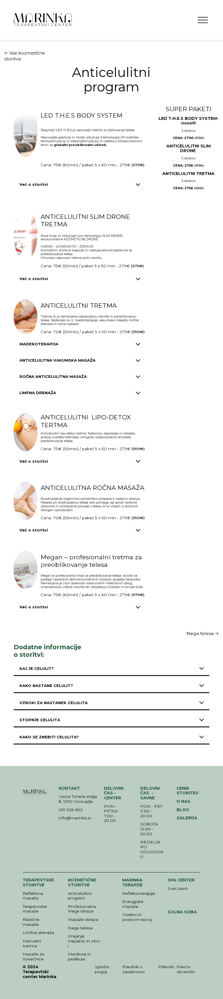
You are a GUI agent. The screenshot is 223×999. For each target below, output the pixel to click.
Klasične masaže (31, 922)
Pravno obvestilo (186, 969)
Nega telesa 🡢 (202, 633)
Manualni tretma (32, 943)
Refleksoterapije (138, 893)
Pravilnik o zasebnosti (133, 969)
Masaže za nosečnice (33, 956)
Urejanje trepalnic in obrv (84, 938)
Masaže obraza (83, 919)
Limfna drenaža (38, 932)
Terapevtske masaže (35, 909)
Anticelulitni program (79, 896)
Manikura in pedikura (79, 956)
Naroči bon (188, 266)
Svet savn (178, 888)
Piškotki (166, 966)
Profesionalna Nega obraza (82, 909)
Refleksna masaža (33, 896)
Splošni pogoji (102, 969)
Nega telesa (80, 928)
